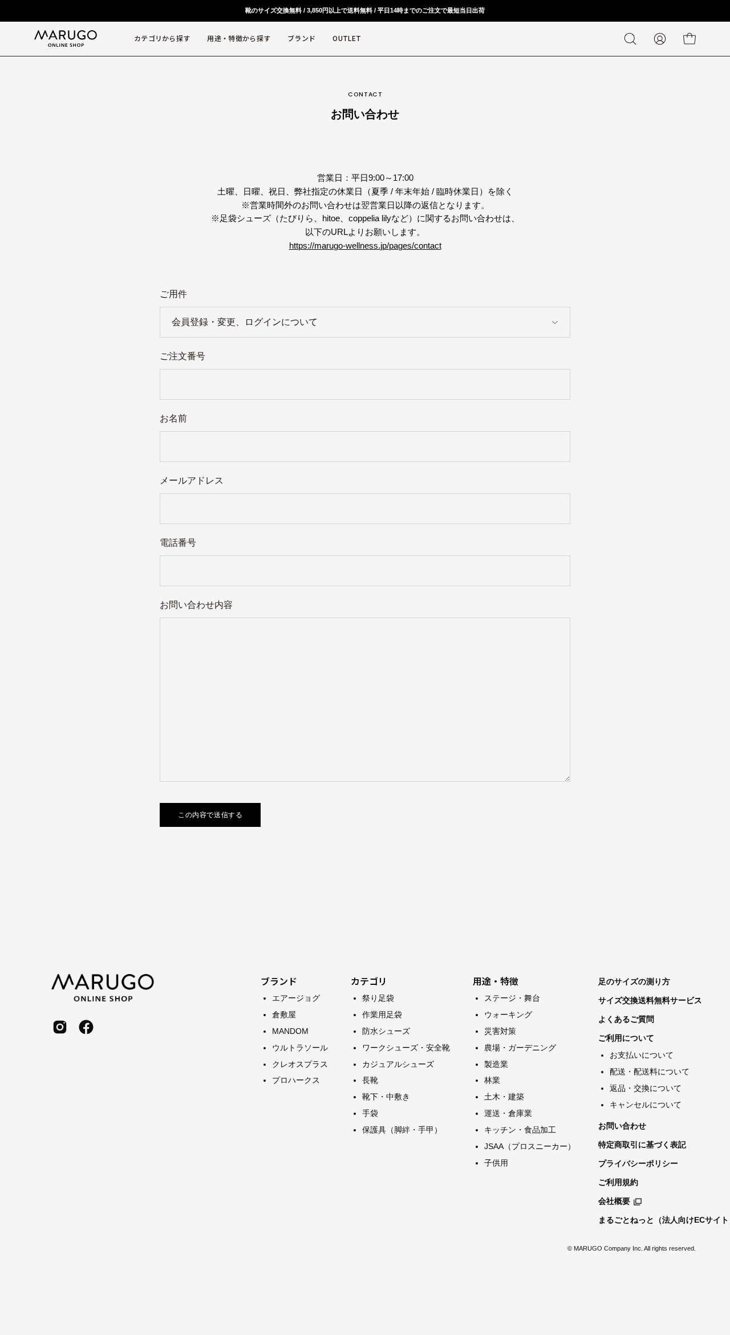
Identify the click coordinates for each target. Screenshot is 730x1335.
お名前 (173, 418)
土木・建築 (504, 1096)
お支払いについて (642, 1055)
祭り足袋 (378, 998)
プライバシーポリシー (638, 1163)
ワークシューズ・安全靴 (406, 1047)
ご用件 (173, 294)
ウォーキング (508, 1014)
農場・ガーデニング (520, 1047)
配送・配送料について (650, 1071)
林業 (492, 1080)
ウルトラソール (300, 1047)
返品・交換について (646, 1087)
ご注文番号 (182, 356)
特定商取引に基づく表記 (642, 1144)
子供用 (496, 1162)
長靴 (370, 1080)
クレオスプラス (300, 1063)
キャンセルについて (646, 1104)
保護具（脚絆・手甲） (402, 1129)
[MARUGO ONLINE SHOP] (65, 38)
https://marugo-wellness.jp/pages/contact (365, 245)
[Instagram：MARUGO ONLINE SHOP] (59, 1027)
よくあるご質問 (626, 1019)
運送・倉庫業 (508, 1113)
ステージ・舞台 (512, 998)
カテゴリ (369, 981)
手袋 (370, 1113)
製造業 (496, 1063)
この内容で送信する (210, 815)
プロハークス (296, 1080)
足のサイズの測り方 (634, 981)
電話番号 (178, 542)
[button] (301, 39)
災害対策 (500, 1030)
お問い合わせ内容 (196, 605)
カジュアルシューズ (398, 1063)
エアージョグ (296, 998)
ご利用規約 (618, 1182)
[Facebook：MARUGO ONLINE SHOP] (86, 1027)
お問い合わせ (622, 1125)
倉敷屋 (284, 1014)
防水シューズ (386, 1030)
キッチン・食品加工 (520, 1129)
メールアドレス (192, 480)
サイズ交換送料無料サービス (650, 1000)
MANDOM (290, 1030)
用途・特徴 (495, 981)
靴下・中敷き (386, 1096)
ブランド (279, 981)
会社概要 (614, 1201)
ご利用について (626, 1037)
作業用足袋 (382, 1014)
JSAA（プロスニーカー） (529, 1145)
